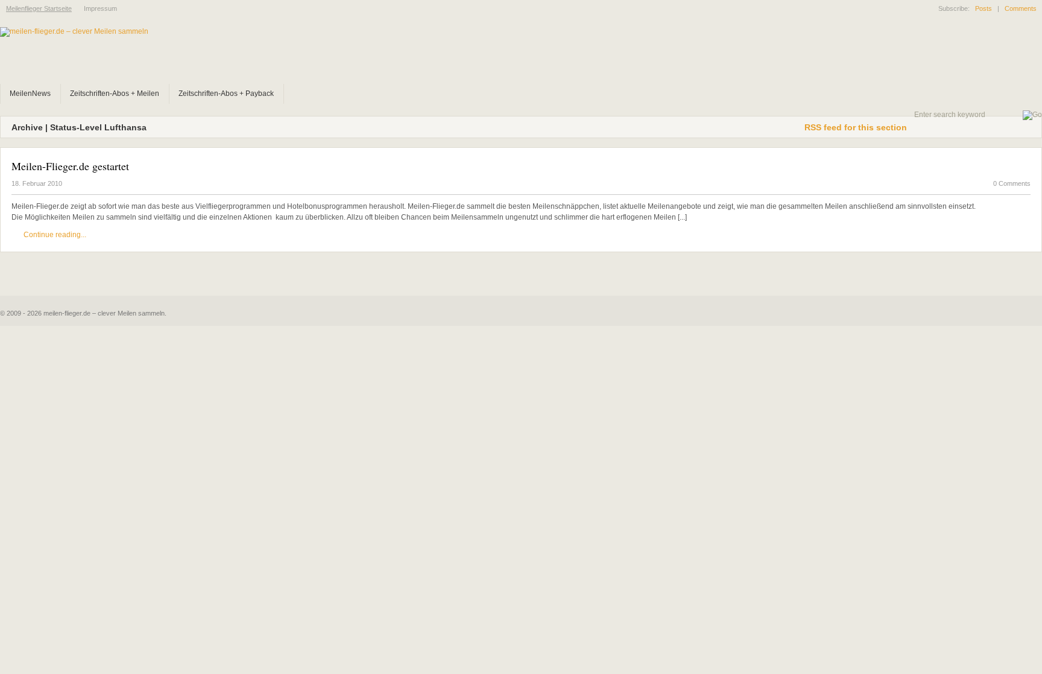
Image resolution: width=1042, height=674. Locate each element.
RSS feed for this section (855, 127)
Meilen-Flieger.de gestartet (70, 166)
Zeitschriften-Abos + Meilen (114, 93)
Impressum (100, 8)
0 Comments (1012, 183)
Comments (1021, 8)
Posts (983, 8)
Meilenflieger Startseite (39, 8)
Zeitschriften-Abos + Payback (226, 93)
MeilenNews (30, 93)
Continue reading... (55, 234)
